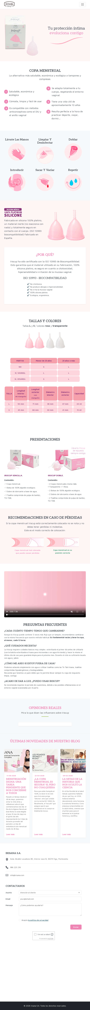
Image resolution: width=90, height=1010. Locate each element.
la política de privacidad (38, 920)
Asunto (9, 893)
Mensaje (9, 905)
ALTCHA (50, 938)
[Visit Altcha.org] (52, 934)
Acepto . (35, 920)
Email (8, 899)
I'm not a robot (44, 934)
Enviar (76, 927)
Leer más (10, 834)
